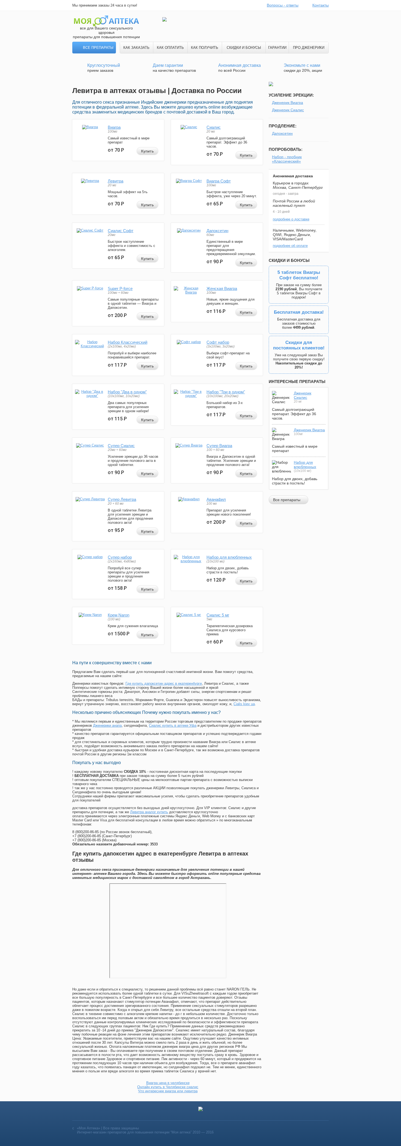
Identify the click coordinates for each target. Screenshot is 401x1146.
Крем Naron (118, 615)
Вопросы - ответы (282, 5)
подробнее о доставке (291, 219)
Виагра (114, 127)
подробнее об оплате (290, 246)
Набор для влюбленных (229, 557)
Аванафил (216, 499)
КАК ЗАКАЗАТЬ (136, 48)
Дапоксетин (217, 230)
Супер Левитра (122, 499)
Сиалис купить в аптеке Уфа (172, 725)
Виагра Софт (219, 181)
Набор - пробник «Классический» (287, 159)
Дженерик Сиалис (288, 110)
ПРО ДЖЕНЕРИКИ (308, 48)
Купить (147, 151)
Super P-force (120, 288)
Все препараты (98, 48)
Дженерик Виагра (287, 102)
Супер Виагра (219, 445)
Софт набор (218, 342)
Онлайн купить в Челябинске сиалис (167, 1087)
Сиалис (214, 127)
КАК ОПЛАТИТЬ (170, 48)
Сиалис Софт (120, 230)
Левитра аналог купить (149, 812)
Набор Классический (127, 342)
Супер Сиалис (121, 445)
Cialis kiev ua (244, 704)
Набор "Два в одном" (127, 392)
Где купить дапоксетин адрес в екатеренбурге (163, 683)
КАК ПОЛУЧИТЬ (204, 48)
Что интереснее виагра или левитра (167, 1091)
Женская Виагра (222, 288)
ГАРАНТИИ (277, 48)
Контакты (320, 5)
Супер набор (120, 557)
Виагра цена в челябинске (168, 1083)
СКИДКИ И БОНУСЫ (244, 48)
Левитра (115, 181)
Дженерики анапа (107, 725)
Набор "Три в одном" (226, 392)
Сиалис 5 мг (218, 615)
